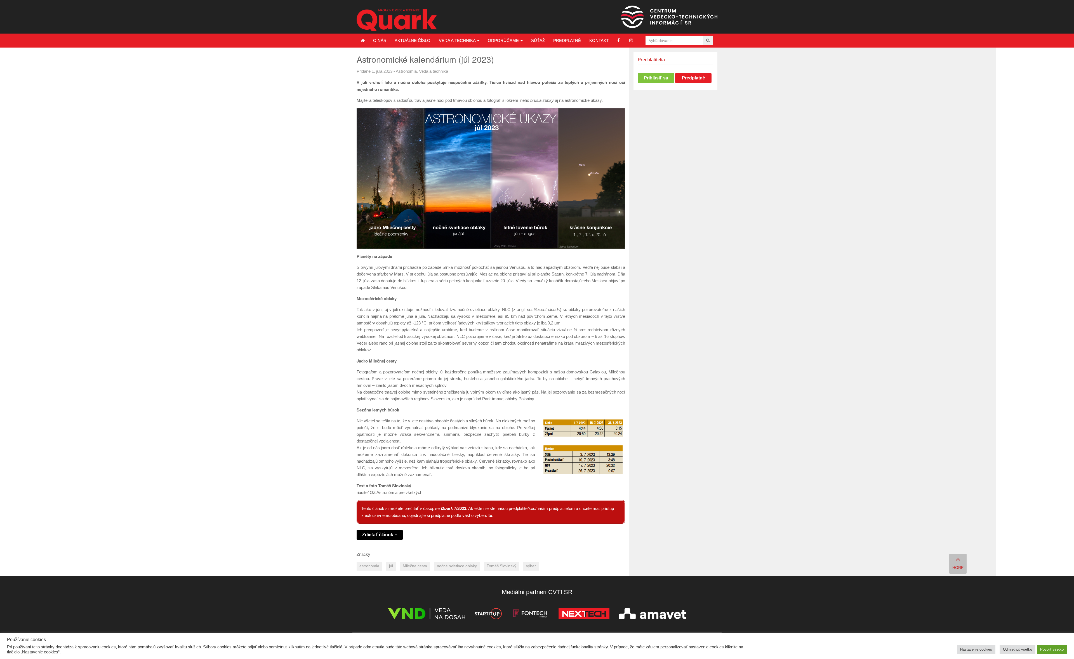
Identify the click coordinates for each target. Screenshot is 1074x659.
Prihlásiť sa (656, 78)
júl (391, 566)
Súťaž (538, 40)
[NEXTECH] (584, 614)
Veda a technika (458, 40)
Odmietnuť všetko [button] (1017, 649)
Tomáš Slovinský (501, 566)
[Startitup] (488, 614)
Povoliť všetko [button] (1052, 649)
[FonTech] (530, 614)
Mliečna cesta (415, 566)
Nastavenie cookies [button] (976, 649)
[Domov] (363, 41)
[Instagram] (631, 40)
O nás (379, 40)
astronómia (369, 566)
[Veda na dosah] (426, 614)
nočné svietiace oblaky (457, 566)
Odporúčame (504, 40)
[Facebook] (618, 40)
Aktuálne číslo (412, 40)
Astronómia (406, 71)
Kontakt (599, 40)
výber (531, 566)
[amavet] (652, 614)
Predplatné (567, 40)
